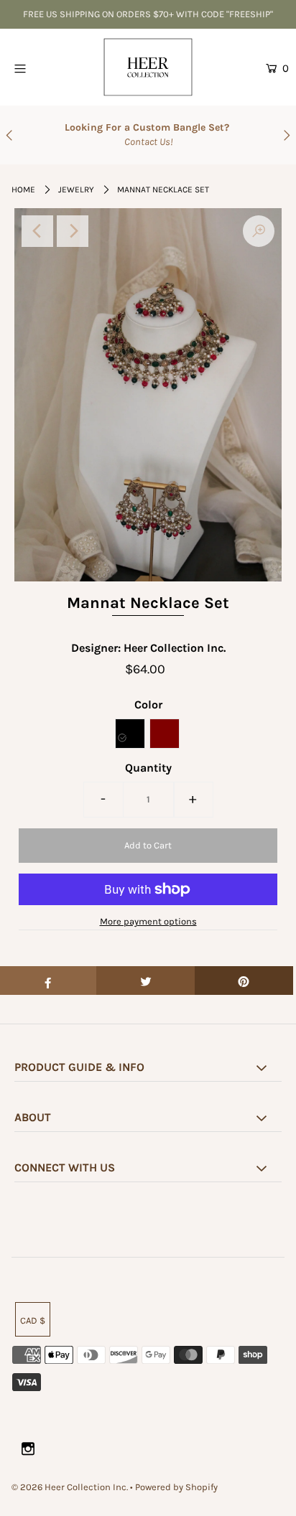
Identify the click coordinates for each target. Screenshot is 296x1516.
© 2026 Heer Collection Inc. (69, 1487)
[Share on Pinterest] (244, 980)
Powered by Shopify (176, 1487)
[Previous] (37, 231)
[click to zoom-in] (258, 231)
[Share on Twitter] (145, 980)
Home (23, 189)
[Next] (72, 231)
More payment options (148, 921)
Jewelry (76, 189)
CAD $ (32, 1320)
